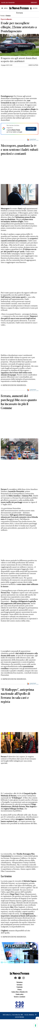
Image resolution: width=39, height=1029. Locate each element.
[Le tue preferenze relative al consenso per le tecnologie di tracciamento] (35, 1025)
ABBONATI (34, 2)
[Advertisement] (16, 81)
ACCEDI (35, 8)
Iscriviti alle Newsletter (8, 2)
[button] (19, 952)
